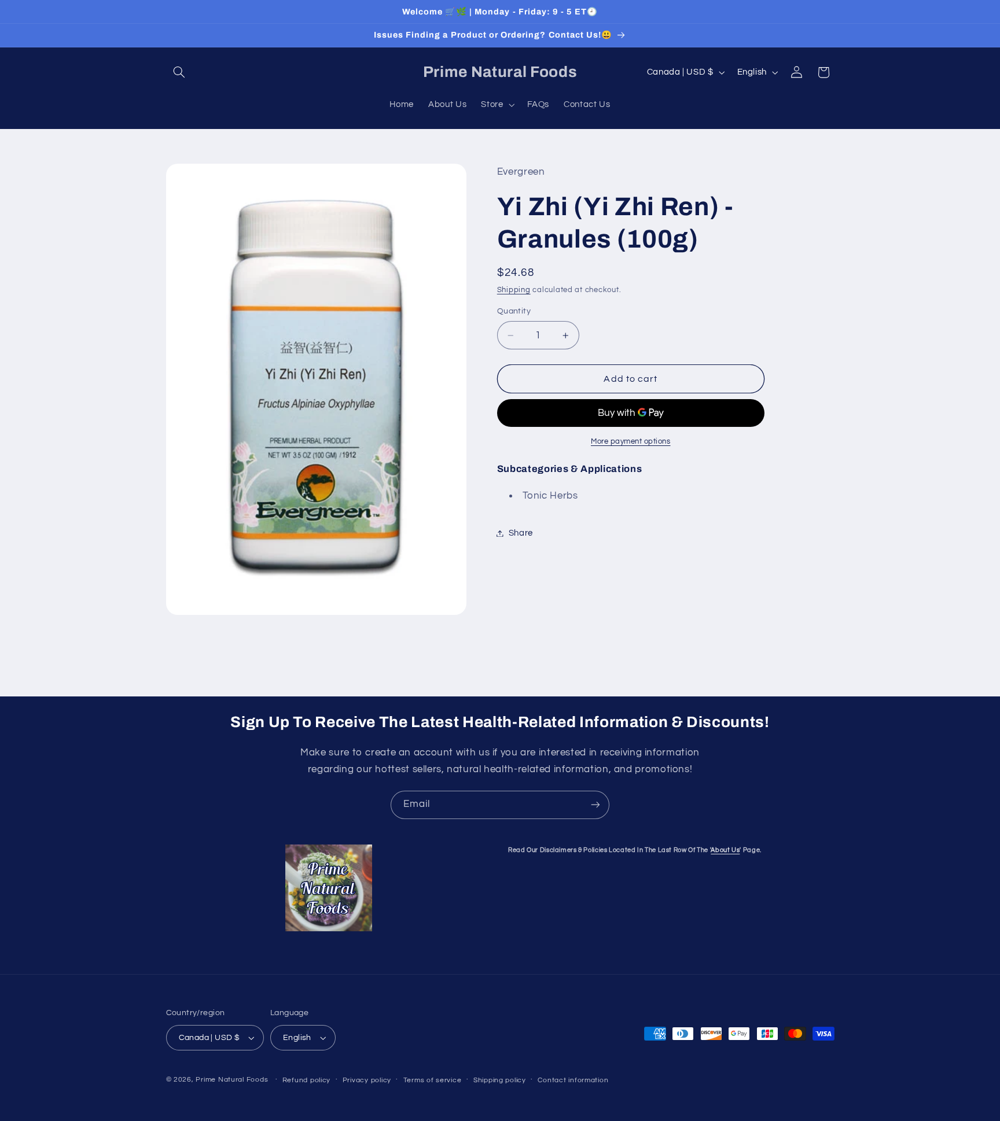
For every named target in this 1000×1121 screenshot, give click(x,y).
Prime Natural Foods (232, 1079)
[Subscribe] (595, 805)
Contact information (573, 1080)
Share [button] (521, 533)
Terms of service (432, 1080)
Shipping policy (499, 1080)
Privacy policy (367, 1080)
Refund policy (306, 1080)
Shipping (514, 290)
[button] (179, 72)
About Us (725, 850)
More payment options (631, 441)
